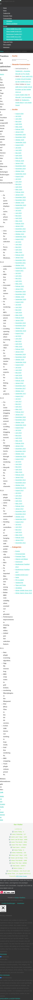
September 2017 (20, 393)
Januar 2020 (19, 320)
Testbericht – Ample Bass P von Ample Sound (23, 102)
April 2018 (18, 375)
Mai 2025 (18, 153)
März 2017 (18, 409)
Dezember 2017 (20, 386)
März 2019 (18, 346)
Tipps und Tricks (20, 585)
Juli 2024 (18, 179)
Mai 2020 (18, 310)
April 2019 (18, 344)
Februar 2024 (19, 192)
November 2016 (20, 420)
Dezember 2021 (20, 260)
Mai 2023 (18, 216)
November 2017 (20, 388)
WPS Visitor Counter (21, 876)
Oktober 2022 (19, 234)
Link (1, 792)
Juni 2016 (18, 433)
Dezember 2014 (20, 480)
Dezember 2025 (20, 134)
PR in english (19, 580)
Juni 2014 (18, 496)
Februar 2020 (19, 318)
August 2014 (19, 490)
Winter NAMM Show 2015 (23, 590)
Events (17, 551)
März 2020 (18, 315)
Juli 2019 (18, 336)
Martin (2, 74)
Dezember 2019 (20, 323)
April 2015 (18, 469)
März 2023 (18, 221)
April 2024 (18, 187)
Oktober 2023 (19, 202)
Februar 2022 (19, 255)
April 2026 (18, 124)
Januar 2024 (19, 195)
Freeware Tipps (20, 556)
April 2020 (18, 312)
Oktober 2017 (19, 391)
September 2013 (20, 519)
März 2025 (18, 158)
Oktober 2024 (19, 171)
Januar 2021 (19, 289)
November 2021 (20, 263)
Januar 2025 (19, 163)
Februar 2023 (19, 223)
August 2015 (19, 459)
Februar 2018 (19, 380)
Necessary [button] (3, 954)
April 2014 (18, 501)
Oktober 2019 (19, 328)
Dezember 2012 (20, 543)
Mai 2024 (18, 184)
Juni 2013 (18, 527)
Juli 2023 (18, 210)
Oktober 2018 (19, 359)
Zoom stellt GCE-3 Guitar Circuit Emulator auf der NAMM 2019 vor (24, 79)
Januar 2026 (19, 132)
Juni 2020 (18, 307)
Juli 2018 (18, 367)
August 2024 (19, 176)
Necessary (5, 957)
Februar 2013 (19, 537)
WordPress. (22, 897)
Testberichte (19, 582)
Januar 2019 (19, 352)
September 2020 (20, 299)
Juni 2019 (18, 338)
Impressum (19, 562)
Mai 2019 (18, 341)
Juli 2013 (18, 524)
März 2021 (18, 284)
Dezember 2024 (20, 166)
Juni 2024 (18, 182)
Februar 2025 (19, 161)
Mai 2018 (18, 372)
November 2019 (20, 325)
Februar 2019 (19, 349)
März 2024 (18, 189)
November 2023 (20, 200)
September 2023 (20, 205)
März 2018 (18, 378)
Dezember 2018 (20, 354)
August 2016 (19, 428)
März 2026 (18, 127)
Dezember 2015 (20, 448)
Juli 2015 (18, 462)
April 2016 (18, 438)
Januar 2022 (19, 257)
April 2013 (18, 532)
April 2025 (18, 155)
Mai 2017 (18, 404)
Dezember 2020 (20, 291)
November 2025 (20, 137)
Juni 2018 (18, 370)
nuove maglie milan (21, 95)
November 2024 (20, 168)
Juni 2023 (18, 213)
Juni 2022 (18, 244)
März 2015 (18, 472)
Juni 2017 (18, 401)
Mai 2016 (18, 435)
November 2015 (20, 451)
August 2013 (19, 522)
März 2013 (18, 535)
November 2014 (20, 482)
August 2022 (19, 239)
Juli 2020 (18, 304)
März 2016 (18, 441)
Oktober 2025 (19, 140)
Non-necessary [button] (5, 975)
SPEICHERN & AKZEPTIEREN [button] (10, 998)
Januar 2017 (19, 414)
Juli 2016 (18, 430)
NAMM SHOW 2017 (21, 575)
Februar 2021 (19, 286)
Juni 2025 (18, 150)
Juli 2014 (18, 493)
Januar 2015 (19, 477)
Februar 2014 (19, 506)
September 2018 (20, 362)
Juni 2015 (18, 464)
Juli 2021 (18, 273)
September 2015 (20, 456)
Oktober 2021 (19, 265)
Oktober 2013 (19, 516)
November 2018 (20, 357)
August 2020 (19, 302)
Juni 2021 (18, 276)
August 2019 (19, 333)
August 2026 (19, 113)
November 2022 (20, 231)
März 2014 (18, 503)
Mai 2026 (18, 121)
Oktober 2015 (19, 454)
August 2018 (19, 365)
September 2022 (20, 236)
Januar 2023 (19, 226)
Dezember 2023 (20, 197)
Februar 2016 (19, 443)
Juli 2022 (18, 242)
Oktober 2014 (19, 485)
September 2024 (20, 174)
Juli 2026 (18, 116)
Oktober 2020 (19, 297)
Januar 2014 (19, 509)
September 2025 (20, 142)
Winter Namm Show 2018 (23, 593)
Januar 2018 (19, 383)
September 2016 (20, 425)
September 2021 (20, 268)
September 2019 (20, 331)
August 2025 (19, 145)
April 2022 (18, 250)
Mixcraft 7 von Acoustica (23, 97)
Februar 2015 (19, 475)
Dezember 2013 (20, 511)
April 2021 (18, 281)
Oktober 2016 (19, 422)
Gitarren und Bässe (21, 559)
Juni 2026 (18, 119)
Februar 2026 (19, 129)
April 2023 (18, 218)
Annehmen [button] (20, 903)
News (2, 51)
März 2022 (18, 252)
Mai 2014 (18, 498)
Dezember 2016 (20, 417)
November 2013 (20, 514)
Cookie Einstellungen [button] (8, 903)
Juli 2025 (18, 147)
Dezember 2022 (20, 229)
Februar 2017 (19, 412)
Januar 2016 (19, 446)
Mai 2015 (18, 467)
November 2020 (20, 294)
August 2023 (19, 208)
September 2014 (20, 488)
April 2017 (18, 406)
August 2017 (19, 396)
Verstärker (18, 588)
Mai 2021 (18, 278)
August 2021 (19, 270)
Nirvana (17, 897)
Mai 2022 (18, 247)
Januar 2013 (19, 540)
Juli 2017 (18, 399)
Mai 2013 (18, 530)
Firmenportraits (20, 554)
